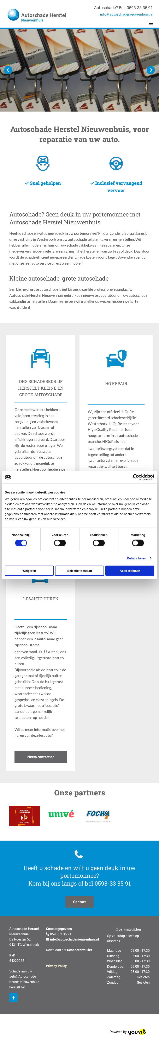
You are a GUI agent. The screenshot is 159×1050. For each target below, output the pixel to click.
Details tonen (136, 558)
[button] (40, 757)
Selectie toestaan (79, 570)
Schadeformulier (79, 950)
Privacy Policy (56, 966)
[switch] (60, 543)
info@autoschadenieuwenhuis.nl (126, 14)
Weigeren (29, 570)
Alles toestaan (130, 570)
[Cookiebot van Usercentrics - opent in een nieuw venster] (136, 477)
